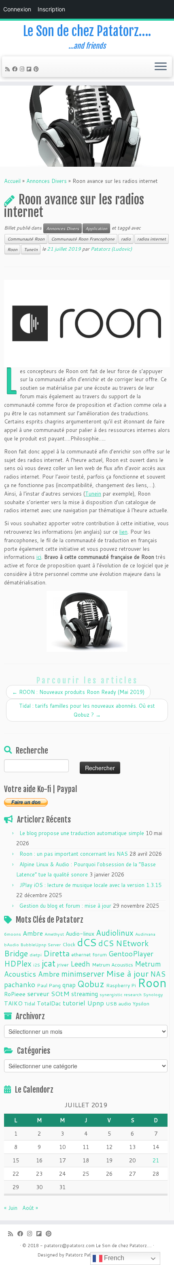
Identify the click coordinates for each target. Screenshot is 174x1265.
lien (123, 531)
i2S (36, 965)
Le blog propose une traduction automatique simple (81, 833)
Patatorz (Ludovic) (111, 248)
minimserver (82, 973)
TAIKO (13, 1003)
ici (38, 557)
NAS (158, 974)
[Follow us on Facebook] (16, 69)
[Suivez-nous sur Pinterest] (37, 69)
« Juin (10, 1207)
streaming (84, 993)
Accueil (12, 181)
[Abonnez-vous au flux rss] (8, 69)
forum (99, 954)
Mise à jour (127, 973)
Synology (153, 994)
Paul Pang (49, 985)
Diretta (56, 953)
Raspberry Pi (121, 985)
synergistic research (121, 994)
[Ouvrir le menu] (161, 67)
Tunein (93, 493)
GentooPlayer (130, 954)
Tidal (29, 1003)
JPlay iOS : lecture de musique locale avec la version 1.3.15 (90, 885)
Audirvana (145, 934)
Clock (68, 944)
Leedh (80, 964)
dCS (87, 942)
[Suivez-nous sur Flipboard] (30, 69)
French (113, 1257)
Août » (30, 1207)
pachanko (19, 984)
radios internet (151, 239)
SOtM (60, 993)
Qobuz (90, 984)
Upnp (95, 1002)
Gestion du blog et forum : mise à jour (65, 905)
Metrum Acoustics (112, 964)
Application (96, 228)
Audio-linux (80, 934)
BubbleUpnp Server (41, 944)
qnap (69, 984)
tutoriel (74, 1002)
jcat (48, 963)
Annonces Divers (46, 181)
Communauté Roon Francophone (83, 239)
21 (156, 1160)
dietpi (36, 954)
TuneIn (31, 249)
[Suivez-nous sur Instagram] (23, 69)
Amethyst (54, 934)
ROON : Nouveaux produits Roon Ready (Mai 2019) (78, 692)
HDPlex (18, 963)
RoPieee (14, 994)
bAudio (11, 944)
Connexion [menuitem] (17, 9)
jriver (63, 964)
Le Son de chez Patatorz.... (124, 1245)
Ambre (33, 933)
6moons (12, 934)
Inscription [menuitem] (51, 9)
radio (126, 239)
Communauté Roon (26, 239)
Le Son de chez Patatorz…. (87, 31)
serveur (38, 993)
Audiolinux (115, 932)
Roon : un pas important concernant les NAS (73, 853)
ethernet (81, 954)
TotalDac (49, 1003)
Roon (12, 249)
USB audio (118, 1003)
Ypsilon (141, 1003)
